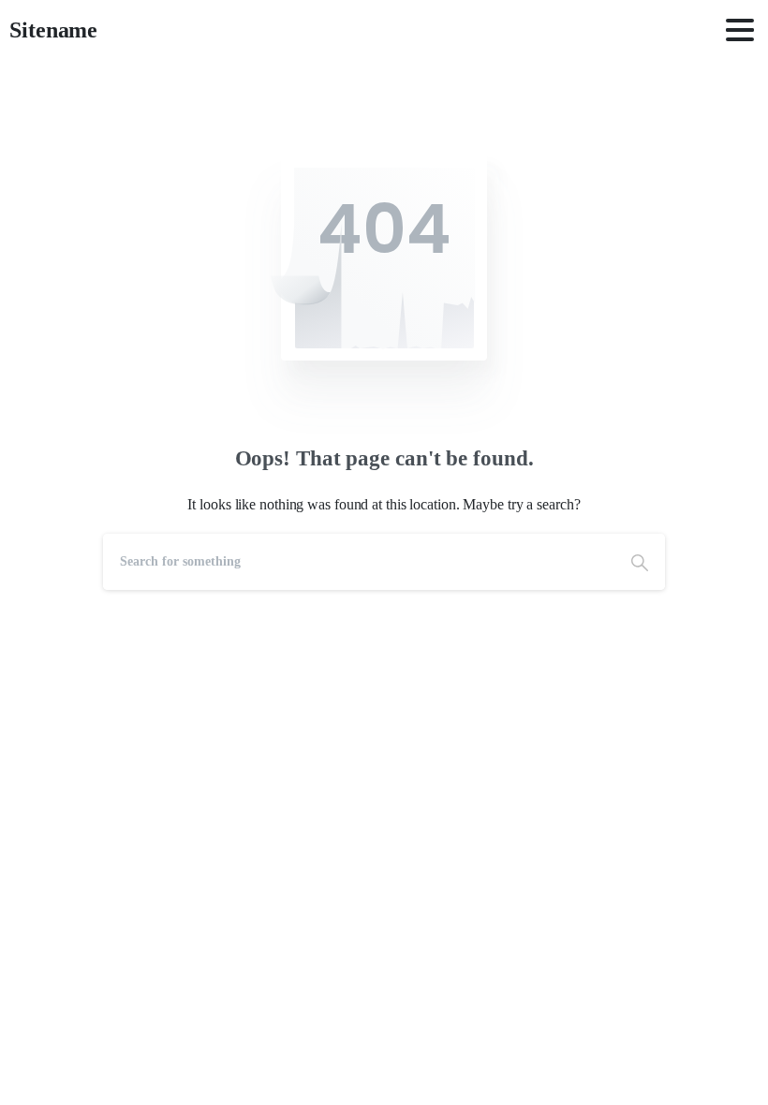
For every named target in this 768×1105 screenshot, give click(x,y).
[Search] (639, 562)
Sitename (53, 30)
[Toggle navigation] (740, 30)
